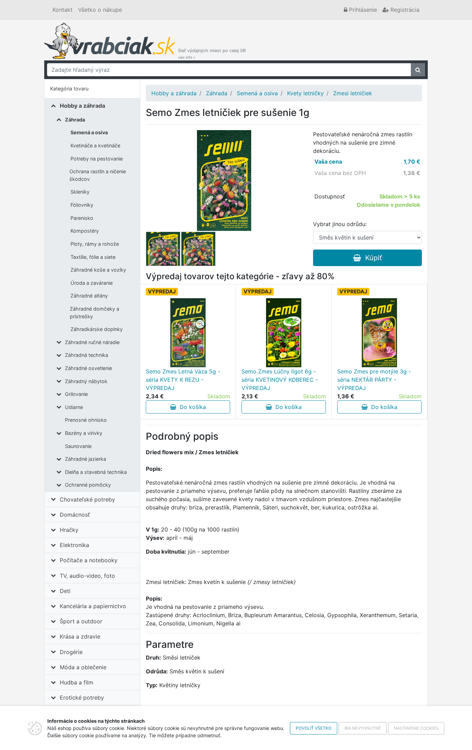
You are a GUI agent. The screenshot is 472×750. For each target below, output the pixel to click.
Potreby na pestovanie (96, 159)
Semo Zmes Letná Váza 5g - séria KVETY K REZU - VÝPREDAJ (183, 379)
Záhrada (75, 120)
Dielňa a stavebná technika (96, 472)
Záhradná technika (86, 355)
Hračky (69, 529)
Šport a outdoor (81, 621)
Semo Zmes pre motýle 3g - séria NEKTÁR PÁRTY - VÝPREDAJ (374, 379)
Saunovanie (78, 446)
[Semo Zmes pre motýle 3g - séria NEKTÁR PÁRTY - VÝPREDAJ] (379, 332)
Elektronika (74, 545)
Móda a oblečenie (83, 667)
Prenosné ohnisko (86, 420)
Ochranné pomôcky (88, 485)
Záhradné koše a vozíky (98, 270)
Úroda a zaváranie (91, 283)
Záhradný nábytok (86, 381)
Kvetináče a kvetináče (95, 145)
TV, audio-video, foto (87, 575)
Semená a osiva (89, 132)
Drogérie (71, 652)
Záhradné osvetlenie (88, 368)
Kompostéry (84, 231)
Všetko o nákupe (100, 9)
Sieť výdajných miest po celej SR (212, 53)
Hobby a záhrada (82, 105)
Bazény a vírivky (83, 433)
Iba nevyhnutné (362, 728)
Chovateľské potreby (87, 499)
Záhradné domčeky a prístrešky (94, 312)
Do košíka (191, 406)
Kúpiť (371, 258)
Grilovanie (76, 394)
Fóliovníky (81, 205)
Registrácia (404, 9)
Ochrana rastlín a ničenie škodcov (97, 175)
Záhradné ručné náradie (92, 342)
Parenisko (81, 218)
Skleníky (79, 192)
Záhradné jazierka (85, 459)
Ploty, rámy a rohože (94, 244)
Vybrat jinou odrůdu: (340, 224)
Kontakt (63, 9)
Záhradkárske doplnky (96, 329)
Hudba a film (76, 682)
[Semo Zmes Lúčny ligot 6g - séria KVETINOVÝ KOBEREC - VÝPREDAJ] (284, 332)
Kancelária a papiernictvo (93, 606)
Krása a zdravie (80, 636)
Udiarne (74, 407)
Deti (65, 590)
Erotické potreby (82, 697)
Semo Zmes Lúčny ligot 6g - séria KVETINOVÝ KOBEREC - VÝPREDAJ (280, 379)
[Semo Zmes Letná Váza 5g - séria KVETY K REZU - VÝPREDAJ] (188, 332)
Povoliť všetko (313, 728)
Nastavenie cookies (416, 728)
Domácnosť (75, 514)
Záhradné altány (89, 296)
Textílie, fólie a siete (92, 257)
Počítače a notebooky (88, 560)
